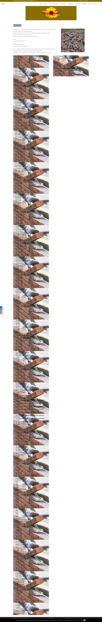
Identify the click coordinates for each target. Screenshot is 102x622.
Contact (89, 3)
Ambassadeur (71, 3)
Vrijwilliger (84, 3)
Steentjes (17, 25)
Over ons (45, 3)
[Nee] (100, 620)
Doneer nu (94, 3)
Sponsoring (77, 3)
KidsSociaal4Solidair (53, 3)
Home (40, 3)
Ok (84, 620)
